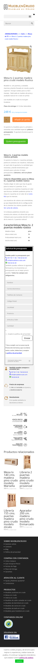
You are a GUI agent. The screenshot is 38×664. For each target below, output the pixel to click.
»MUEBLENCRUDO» (11, 34)
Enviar (27, 338)
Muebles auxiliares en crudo (15, 592)
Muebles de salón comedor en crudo (18, 600)
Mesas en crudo (11, 595)
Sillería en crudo (11, 598)
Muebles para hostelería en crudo (17, 611)
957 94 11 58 (11, 258)
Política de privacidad (12, 552)
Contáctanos (9, 583)
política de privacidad (14, 353)
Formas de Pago (10, 566)
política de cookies (26, 658)
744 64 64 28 (22, 258)
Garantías (8, 572)
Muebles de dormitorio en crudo (16, 603)
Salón (23, 34)
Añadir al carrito (22, 119)
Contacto (8, 547)
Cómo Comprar (10, 561)
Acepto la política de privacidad (19, 334)
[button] (31, 46)
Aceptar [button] (19, 661)
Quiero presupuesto (16, 141)
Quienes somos (10, 544)
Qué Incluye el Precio (12, 564)
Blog (6, 549)
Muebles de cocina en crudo (15, 606)
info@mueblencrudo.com (16, 260)
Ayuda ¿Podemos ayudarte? (15, 581)
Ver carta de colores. (11, 208)
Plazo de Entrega (11, 569)
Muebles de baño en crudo (14, 608)
